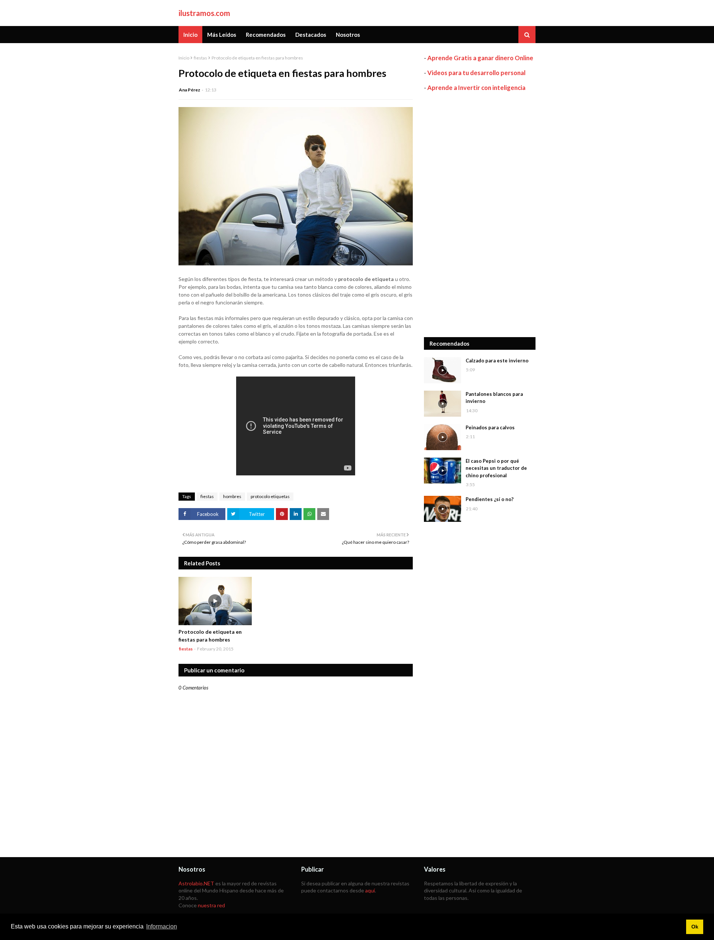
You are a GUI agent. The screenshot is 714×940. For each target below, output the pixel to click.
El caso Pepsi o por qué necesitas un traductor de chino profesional (496, 468)
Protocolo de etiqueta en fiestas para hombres (210, 636)
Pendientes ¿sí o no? (490, 499)
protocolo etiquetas (270, 496)
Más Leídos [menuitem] (221, 34)
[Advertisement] (480, 214)
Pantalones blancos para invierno (494, 397)
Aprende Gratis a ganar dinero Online (480, 58)
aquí (370, 890)
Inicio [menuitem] (190, 34)
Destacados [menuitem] (310, 34)
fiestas (200, 58)
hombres (232, 496)
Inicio (183, 58)
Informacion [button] (161, 926)
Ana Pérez (189, 90)
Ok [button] (694, 927)
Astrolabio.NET (196, 883)
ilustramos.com (204, 13)
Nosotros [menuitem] (348, 34)
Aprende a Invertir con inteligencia (476, 87)
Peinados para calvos (490, 427)
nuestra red (211, 905)
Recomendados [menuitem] (266, 34)
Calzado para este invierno (497, 361)
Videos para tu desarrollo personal (476, 73)
